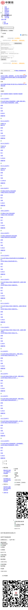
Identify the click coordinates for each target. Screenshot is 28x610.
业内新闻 (8, 488)
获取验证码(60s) (18, 43)
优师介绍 (5, 492)
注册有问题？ (14, 61)
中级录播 (15, 93)
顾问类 (11, 77)
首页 (6, 7)
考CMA (25, 84)
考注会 (16, 84)
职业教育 (3, 79)
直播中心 (7, 10)
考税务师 (20, 84)
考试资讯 (5, 487)
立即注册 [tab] (5, 23)
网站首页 (5, 470)
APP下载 (7, 17)
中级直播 (20, 93)
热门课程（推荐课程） (9, 76)
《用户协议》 (14, 40)
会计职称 (5, 478)
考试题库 (7, 11)
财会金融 (20, 77)
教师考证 (6, 77)
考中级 (12, 84)
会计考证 (17, 76)
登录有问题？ (11, 38)
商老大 (24, 77)
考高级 (5, 84)
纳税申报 (8, 480)
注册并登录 (3, 59)
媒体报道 (5, 490)
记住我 (4, 33)
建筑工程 (15, 77)
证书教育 (7, 14)
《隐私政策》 (21, 40)
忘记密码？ (17, 38)
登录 (2, 36)
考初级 (9, 84)
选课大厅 (7, 8)
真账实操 (22, 76)
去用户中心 (24, 35)
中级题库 (10, 93)
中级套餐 (5, 93)
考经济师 (3, 85)
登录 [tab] (4, 22)
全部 (2, 76)
